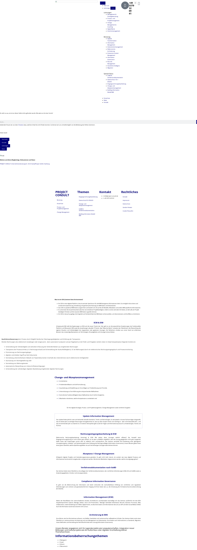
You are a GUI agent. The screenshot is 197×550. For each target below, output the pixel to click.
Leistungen (108, 13)
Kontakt (125, 197)
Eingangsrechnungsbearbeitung (88, 197)
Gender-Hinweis (127, 207)
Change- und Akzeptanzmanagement (85, 204)
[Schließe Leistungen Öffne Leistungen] (113, 8)
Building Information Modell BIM (87, 214)
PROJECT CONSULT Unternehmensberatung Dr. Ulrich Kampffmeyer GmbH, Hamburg (25, 164)
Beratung (107, 37)
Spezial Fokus (108, 74)
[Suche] (196, 122)
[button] (135, 3)
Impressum (126, 200)
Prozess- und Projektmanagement (63, 207)
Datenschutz (126, 204)
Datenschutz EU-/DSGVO (86, 200)
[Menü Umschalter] (102, 3)
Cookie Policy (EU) (128, 211)
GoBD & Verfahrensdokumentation (86, 209)
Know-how (60, 203)
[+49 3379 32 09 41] (125, 5)
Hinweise (20, 125)
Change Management (63, 212)
